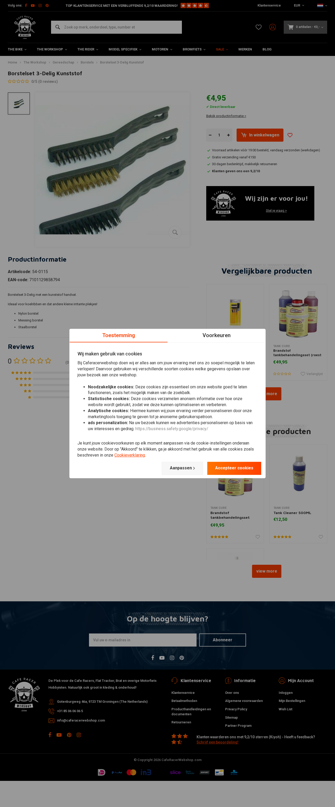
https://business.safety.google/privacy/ (171, 428)
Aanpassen (181, 467)
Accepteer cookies (234, 467)
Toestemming (118, 335)
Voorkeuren (217, 335)
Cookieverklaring (129, 455)
